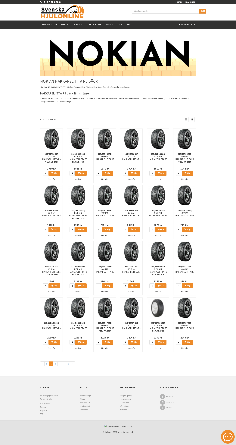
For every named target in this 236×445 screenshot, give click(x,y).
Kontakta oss (125, 24)
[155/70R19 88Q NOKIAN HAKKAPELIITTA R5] (158, 139)
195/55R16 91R (51, 158)
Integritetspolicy (126, 395)
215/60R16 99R (131, 213)
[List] (192, 119)
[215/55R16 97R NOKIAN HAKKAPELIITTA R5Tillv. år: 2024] (184, 139)
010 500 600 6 (51, 2)
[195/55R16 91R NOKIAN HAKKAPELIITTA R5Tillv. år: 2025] (51, 139)
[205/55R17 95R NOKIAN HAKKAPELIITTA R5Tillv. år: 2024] (105, 308)
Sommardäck (78, 24)
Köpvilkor (43, 410)
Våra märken (124, 406)
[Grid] (186, 119)
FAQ (41, 414)
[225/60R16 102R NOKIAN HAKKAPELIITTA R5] (51, 308)
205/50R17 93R (158, 213)
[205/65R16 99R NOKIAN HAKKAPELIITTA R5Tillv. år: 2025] (78, 139)
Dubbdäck (110, 24)
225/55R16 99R (104, 213)
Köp (55, 173)
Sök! (203, 11)
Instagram (170, 402)
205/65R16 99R (78, 158)
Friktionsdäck (94, 24)
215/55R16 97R (104, 157)
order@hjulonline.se (50, 395)
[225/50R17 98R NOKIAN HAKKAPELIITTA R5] (184, 308)
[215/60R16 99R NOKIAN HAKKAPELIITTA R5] (131, 195)
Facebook (169, 396)
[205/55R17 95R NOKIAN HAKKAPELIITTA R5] (105, 251)
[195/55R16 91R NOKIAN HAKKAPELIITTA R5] (131, 139)
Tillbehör (123, 410)
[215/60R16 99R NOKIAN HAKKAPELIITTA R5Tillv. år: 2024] (78, 251)
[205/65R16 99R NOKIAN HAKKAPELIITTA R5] (51, 195)
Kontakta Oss (45, 403)
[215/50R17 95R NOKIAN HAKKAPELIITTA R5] (78, 308)
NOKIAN (51, 87)
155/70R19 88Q (158, 157)
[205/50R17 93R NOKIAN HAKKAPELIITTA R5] (158, 195)
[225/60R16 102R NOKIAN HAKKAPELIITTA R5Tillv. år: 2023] (158, 308)
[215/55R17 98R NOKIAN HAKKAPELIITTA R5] (184, 251)
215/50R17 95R (78, 325)
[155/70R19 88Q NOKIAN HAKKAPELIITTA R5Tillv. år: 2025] (78, 195)
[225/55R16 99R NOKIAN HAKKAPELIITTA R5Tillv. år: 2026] (51, 251)
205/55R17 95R (104, 269)
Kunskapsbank (125, 399)
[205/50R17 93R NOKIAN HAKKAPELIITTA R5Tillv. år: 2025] (158, 251)
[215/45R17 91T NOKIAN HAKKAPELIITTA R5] (131, 308)
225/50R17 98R (184, 325)
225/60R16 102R (51, 325)
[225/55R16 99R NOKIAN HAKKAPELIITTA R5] (105, 195)
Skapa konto (190, 2)
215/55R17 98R (184, 269)
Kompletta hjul (49, 24)
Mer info (51, 179)
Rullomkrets (124, 403)
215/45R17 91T (131, 325)
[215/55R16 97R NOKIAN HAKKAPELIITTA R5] (105, 139)
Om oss (43, 407)
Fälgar (64, 24)
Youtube (169, 408)
